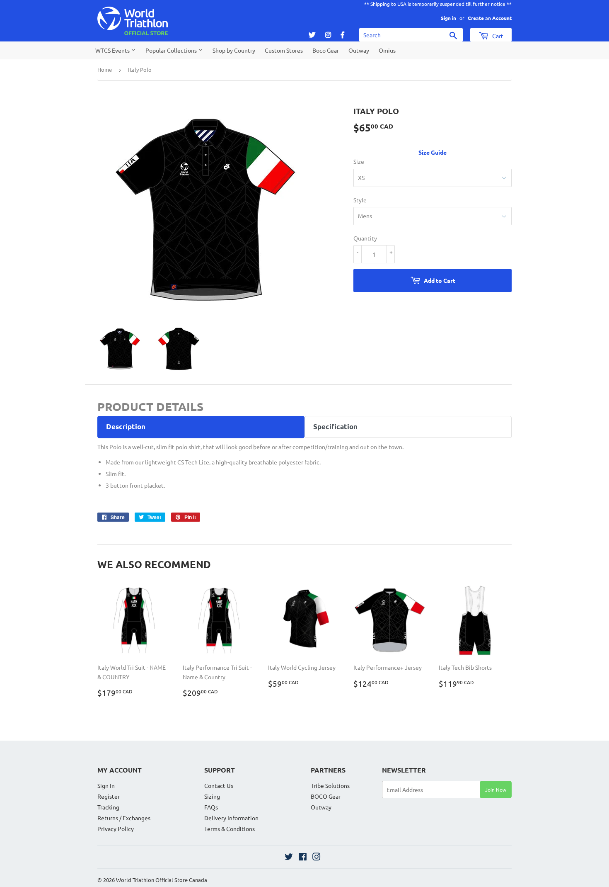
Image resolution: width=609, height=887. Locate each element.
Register (108, 796)
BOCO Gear (326, 796)
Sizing (212, 796)
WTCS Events (113, 50)
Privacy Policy (115, 828)
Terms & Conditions (229, 828)
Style (360, 200)
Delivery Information (231, 817)
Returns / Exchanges (123, 817)
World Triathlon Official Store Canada (161, 879)
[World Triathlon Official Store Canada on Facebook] (302, 857)
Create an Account (490, 18)
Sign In (106, 785)
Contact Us (218, 785)
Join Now (495, 789)
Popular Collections (171, 50)
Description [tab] (125, 426)
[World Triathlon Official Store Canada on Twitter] (289, 857)
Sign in (448, 18)
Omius (387, 50)
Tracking (108, 807)
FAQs (211, 807)
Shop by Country (234, 50)
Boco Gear (325, 50)
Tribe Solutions (330, 785)
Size (358, 161)
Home (104, 69)
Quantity (365, 238)
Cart (497, 35)
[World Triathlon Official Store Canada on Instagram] (316, 857)
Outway (358, 50)
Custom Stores (284, 50)
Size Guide (432, 152)
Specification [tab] (335, 426)
